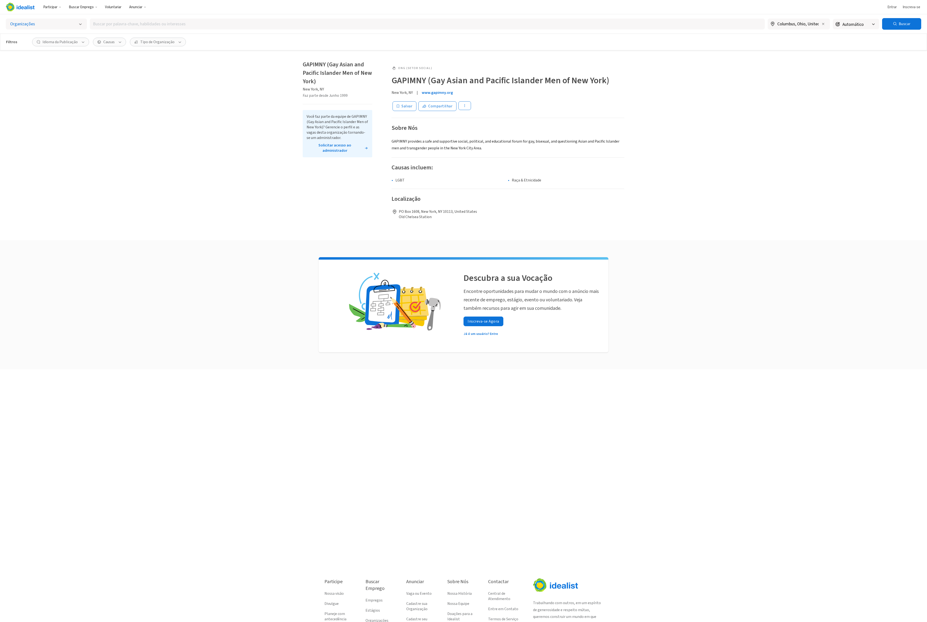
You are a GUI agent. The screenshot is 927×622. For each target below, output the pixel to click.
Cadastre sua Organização (417, 606)
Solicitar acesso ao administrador (334, 148)
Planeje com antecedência (335, 616)
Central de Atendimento (499, 596)
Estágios (372, 610)
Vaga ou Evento (419, 593)
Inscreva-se (911, 7)
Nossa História (459, 593)
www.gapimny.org (437, 93)
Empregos (374, 600)
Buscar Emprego (81, 7)
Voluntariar (113, 7)
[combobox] (427, 24)
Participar (50, 7)
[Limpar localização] (823, 24)
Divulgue (331, 603)
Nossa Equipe (458, 603)
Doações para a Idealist (459, 616)
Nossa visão (334, 593)
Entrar (892, 7)
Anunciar (135, 7)
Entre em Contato (503, 609)
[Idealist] (20, 7)
